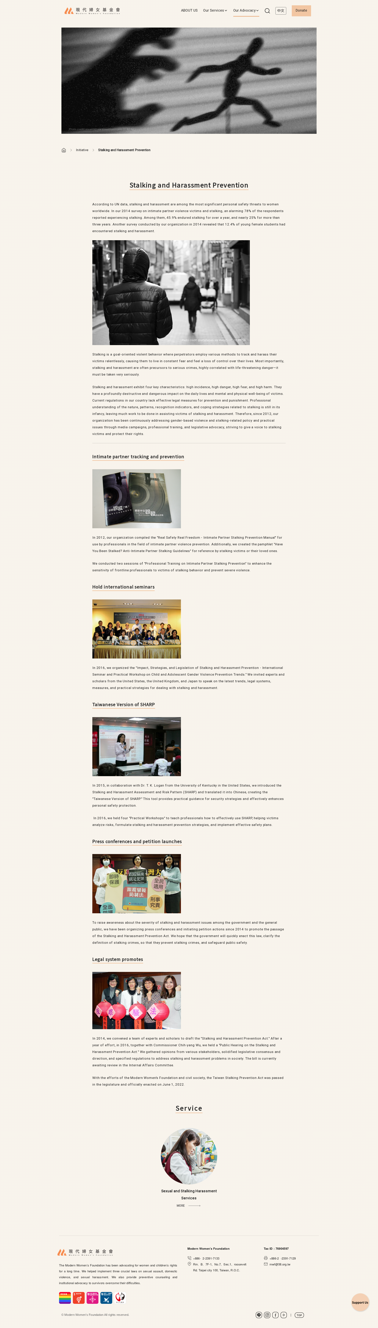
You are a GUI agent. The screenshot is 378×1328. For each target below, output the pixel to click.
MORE (181, 1205)
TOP (299, 1315)
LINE (259, 1315)
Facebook (275, 1315)
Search (267, 10)
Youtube (284, 1315)
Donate (301, 10)
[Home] (92, 11)
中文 (280, 11)
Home (63, 150)
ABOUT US (189, 10)
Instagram (267, 1315)
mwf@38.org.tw (280, 1264)
